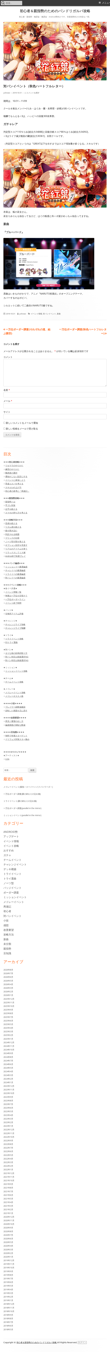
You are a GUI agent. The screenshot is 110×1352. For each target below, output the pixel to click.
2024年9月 (8, 1053)
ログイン (82, 1342)
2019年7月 (8, 1278)
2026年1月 (8, 995)
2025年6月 (8, 1020)
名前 (6, 390)
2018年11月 (8, 1307)
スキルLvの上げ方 (13, 487)
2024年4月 (8, 1071)
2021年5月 (8, 1198)
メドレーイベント (13, 902)
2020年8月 (8, 1231)
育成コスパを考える (14, 483)
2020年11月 (8, 1220)
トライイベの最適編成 (15, 574)
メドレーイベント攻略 (15, 692)
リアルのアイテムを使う (16, 548)
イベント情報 (36, 313)
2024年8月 (8, 1057)
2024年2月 (8, 1078)
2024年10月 (8, 1049)
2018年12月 (8, 1304)
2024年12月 (8, 1042)
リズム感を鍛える (13, 527)
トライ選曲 (9, 878)
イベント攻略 (11, 845)
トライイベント (12, 873)
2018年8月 (8, 1318)
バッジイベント (12, 887)
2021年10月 (8, 1180)
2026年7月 (8, 973)
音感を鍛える (11, 523)
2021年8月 (8, 1187)
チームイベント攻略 (14, 681)
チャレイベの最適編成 (15, 570)
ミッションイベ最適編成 (16, 566)
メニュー (106, 2)
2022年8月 (8, 1144)
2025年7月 (8, 1017)
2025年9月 (8, 1009)
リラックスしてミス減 (15, 552)
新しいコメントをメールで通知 (22, 422)
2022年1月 (8, 1169)
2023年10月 (8, 1093)
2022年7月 (8, 1147)
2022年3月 (8, 1162)
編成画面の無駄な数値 (15, 725)
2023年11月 (8, 1089)
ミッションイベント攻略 (16, 671)
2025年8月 (8, 1013)
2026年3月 (8, 988)
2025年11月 (8, 1002)
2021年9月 (8, 1184)
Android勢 (10, 831)
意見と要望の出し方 (14, 721)
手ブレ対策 (10, 505)
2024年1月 (8, 1082)
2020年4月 (8, 1245)
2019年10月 (8, 1267)
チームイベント (12, 859)
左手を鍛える (11, 509)
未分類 (7, 944)
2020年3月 (8, 1249)
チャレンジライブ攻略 (15, 624)
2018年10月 (8, 1311)
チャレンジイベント (15, 864)
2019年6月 (8, 1282)
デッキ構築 (9, 869)
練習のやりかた (12, 469)
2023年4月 (8, 1115)
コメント (8, 357)
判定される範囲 (12, 534)
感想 (6, 925)
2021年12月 (8, 1173)
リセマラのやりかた (14, 465)
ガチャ (7, 855)
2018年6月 (8, 1325)
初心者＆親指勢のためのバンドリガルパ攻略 (55, 11)
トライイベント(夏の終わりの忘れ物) (20, 801)
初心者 (7, 911)
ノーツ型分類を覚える (15, 541)
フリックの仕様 (12, 538)
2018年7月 (8, 1322)
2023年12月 (8, 1086)
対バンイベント (49, 313)
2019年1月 (8, 1300)
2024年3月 (8, 1075)
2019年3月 (8, 1293)
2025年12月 (8, 998)
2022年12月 (8, 1129)
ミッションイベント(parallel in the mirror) (22, 815)
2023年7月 (8, 1104)
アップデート (11, 836)
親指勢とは (10, 501)
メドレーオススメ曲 (14, 696)
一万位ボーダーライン (15, 599)
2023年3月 (8, 1118)
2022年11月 (8, 1133)
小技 (6, 920)
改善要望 (8, 930)
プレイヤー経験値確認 (15, 707)
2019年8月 (8, 1275)
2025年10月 (8, 1006)
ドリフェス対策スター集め (17, 739)
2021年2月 (8, 1209)
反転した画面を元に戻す (16, 710)
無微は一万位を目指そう (16, 595)
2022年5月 (8, 1155)
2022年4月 (8, 1158)
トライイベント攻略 (14, 638)
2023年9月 (8, 1097)
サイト (6, 412)
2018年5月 (8, 1329)
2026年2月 (8, 991)
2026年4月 (8, 984)
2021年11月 (8, 1176)
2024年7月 (8, 1060)
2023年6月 (8, 1107)
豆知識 (7, 953)
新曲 (59, 313)
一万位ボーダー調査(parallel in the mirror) (22, 808)
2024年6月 (8, 1064)
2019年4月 (8, 1289)
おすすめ (8, 850)
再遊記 (7, 906)
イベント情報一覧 (13, 592)
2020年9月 (8, 1227)
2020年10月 (8, 1224)
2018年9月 (8, 1314)
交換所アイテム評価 (14, 613)
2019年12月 (8, 1260)
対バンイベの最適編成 (15, 577)
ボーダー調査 (11, 892)
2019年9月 (8, 1271)
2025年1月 (8, 1038)
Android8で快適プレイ (15, 556)
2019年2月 (8, 1296)
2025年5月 (8, 1024)
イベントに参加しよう (15, 480)
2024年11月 (8, 1046)
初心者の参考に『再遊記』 (17, 491)
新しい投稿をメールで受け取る (22, 428)
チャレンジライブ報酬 (15, 628)
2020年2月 (8, 1253)
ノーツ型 (8, 883)
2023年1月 (8, 1126)
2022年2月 (8, 1166)
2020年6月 (8, 1238)
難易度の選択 (11, 472)
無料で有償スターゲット (16, 735)
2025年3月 (8, 1031)
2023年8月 (8, 1100)
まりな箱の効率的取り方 (16, 653)
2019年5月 (8, 1285)
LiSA (7, 759)
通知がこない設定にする (16, 476)
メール (7, 401)
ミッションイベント (15, 897)
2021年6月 (8, 1195)
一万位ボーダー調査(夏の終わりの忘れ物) (22, 794)
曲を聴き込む (11, 530)
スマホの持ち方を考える (16, 512)
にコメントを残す (32, 92)
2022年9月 (8, 1140)
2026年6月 (8, 977)
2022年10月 (8, 1137)
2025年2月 (8, 1035)
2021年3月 (8, 1205)
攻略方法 (8, 934)
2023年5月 (8, 1111)
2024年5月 (8, 1067)
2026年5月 (8, 980)
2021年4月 (8, 1202)
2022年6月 (8, 1151)
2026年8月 (8, 969)
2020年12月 (8, 1216)
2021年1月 (8, 1213)
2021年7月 (8, 1191)
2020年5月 (8, 1242)
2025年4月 (8, 1027)
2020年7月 (8, 1235)
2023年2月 (8, 1122)
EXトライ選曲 (11, 642)
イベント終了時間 (13, 603)
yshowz (6, 92)
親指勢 (7, 948)
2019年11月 (8, 1264)
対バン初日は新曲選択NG (16, 656)
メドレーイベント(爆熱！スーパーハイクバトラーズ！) (28, 786)
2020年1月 (8, 1256)
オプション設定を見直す (16, 545)
